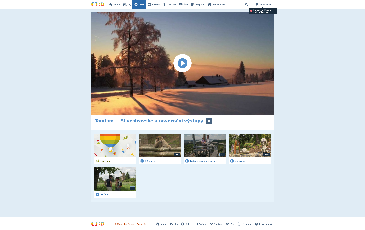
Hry (129, 4)
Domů (117, 4)
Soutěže (171, 4)
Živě (186, 4)
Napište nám (129, 224)
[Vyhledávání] (246, 4)
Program (200, 4)
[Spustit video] (182, 63)
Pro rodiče (141, 224)
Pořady (156, 4)
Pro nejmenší (218, 4)
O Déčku (118, 224)
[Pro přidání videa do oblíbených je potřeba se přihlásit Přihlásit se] (209, 121)
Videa (141, 4)
